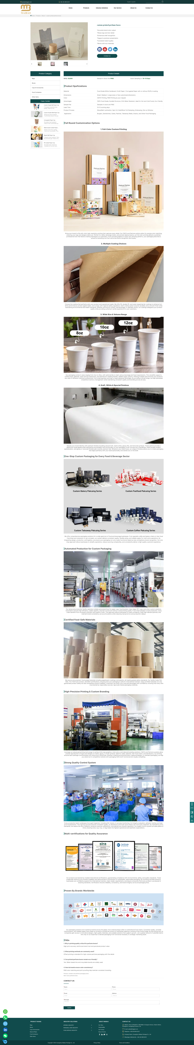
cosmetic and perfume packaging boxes (79, 973)
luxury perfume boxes (72, 975)
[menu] (110, 8)
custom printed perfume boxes (53, 15)
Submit (69, 1007)
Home (33, 15)
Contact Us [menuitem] (149, 8)
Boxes (43, 15)
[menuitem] (86, 8)
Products (38, 15)
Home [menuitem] (70, 8)
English (129, 1)
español (133, 1)
